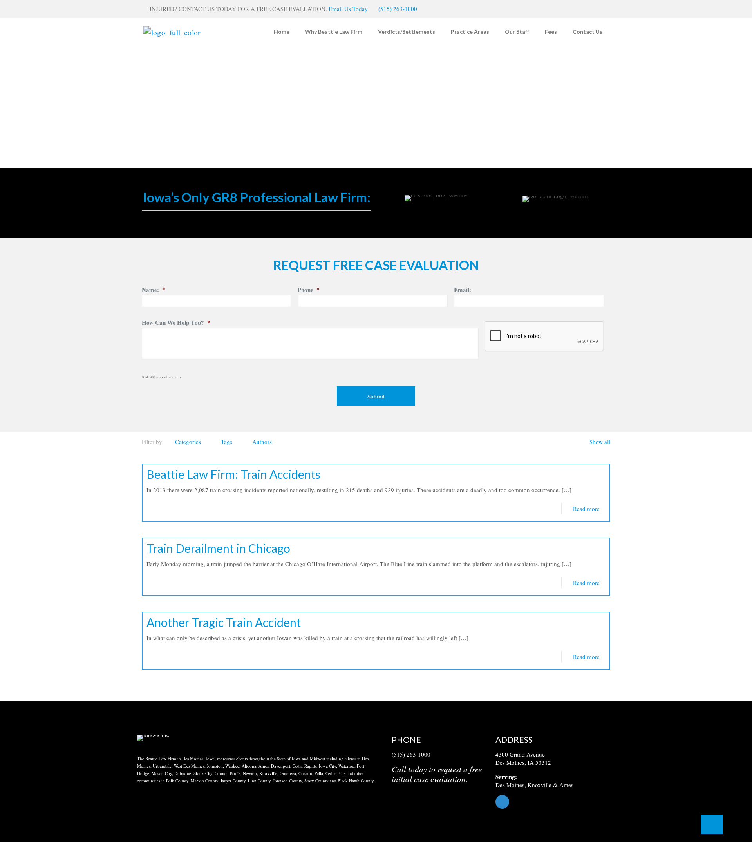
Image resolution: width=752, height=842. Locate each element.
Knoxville (539, 785)
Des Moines (509, 785)
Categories (188, 441)
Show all (599, 441)
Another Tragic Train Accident (223, 622)
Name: (153, 290)
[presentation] (544, 336)
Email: (462, 290)
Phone (309, 290)
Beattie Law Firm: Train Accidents (233, 474)
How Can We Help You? (176, 323)
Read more (586, 508)
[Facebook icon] (598, 9)
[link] (153, 738)
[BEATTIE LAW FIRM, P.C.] (172, 31)
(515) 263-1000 (397, 9)
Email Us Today (348, 9)
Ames (566, 785)
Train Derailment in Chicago (218, 548)
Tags (226, 441)
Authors (262, 441)
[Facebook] (555, 802)
